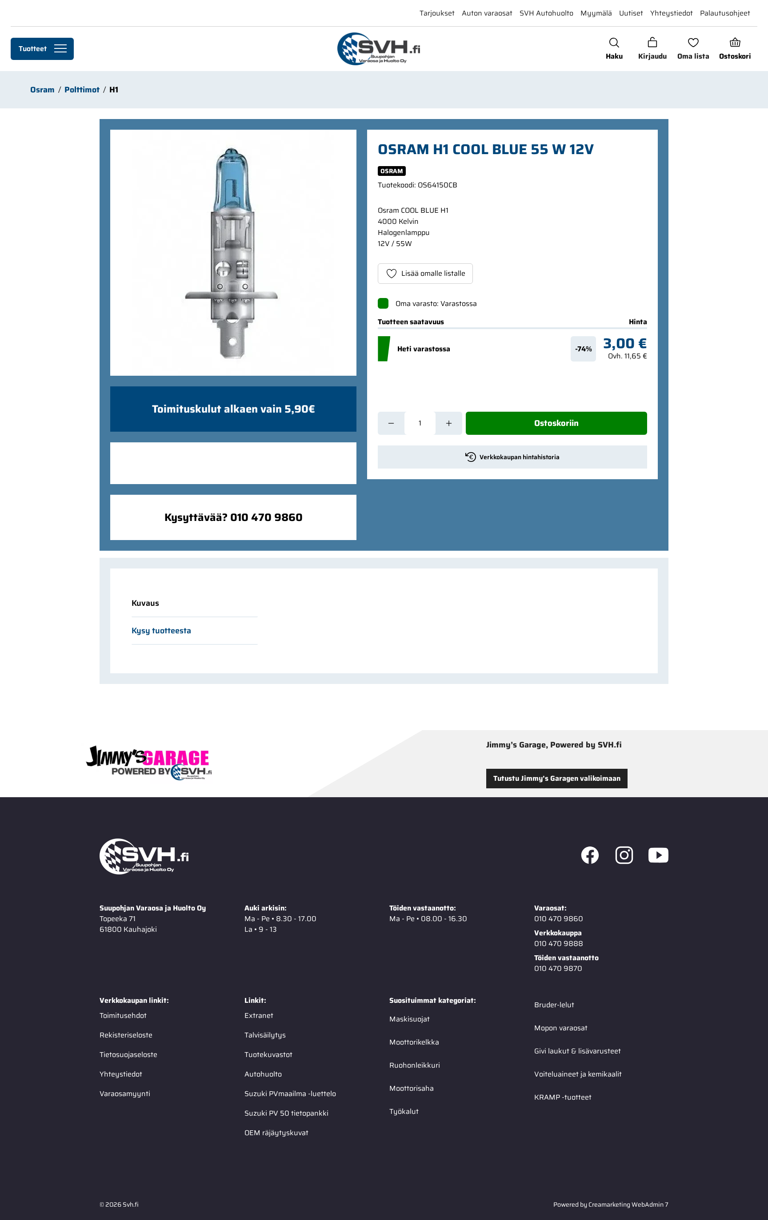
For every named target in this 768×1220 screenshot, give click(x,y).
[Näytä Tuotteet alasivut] (60, 49)
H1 (113, 89)
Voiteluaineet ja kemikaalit (578, 1074)
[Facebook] (590, 856)
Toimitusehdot (123, 1015)
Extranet (258, 1015)
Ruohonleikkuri (414, 1065)
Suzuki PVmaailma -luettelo (290, 1093)
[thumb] (233, 253)
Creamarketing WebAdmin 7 (628, 1204)
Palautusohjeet (725, 13)
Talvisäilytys (265, 1035)
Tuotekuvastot (268, 1054)
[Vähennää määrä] (391, 423)
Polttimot (82, 89)
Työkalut (404, 1111)
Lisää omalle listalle (433, 273)
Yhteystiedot (671, 13)
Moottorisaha (411, 1088)
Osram (42, 89)
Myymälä (596, 13)
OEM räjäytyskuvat (276, 1132)
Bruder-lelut (554, 1004)
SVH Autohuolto (546, 13)
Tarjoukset (437, 13)
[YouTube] (658, 856)
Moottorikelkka (414, 1042)
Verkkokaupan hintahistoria (520, 457)
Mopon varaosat (561, 1027)
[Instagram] (624, 856)
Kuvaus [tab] (145, 603)
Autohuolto (263, 1074)
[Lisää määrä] (449, 423)
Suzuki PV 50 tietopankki (286, 1113)
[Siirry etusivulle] (378, 49)
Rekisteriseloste (126, 1035)
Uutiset (631, 13)
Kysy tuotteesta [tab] (161, 630)
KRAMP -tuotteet (563, 1097)
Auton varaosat (487, 13)
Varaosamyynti (125, 1093)
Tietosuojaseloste (128, 1054)
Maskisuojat (409, 1019)
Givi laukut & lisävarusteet (577, 1051)
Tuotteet (33, 48)
